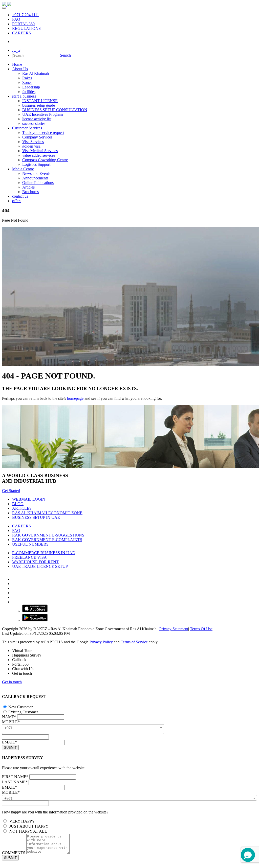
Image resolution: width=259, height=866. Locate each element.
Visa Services (33, 141)
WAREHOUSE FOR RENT (35, 562)
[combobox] (83, 729)
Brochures (30, 192)
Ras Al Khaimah (35, 73)
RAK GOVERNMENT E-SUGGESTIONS (48, 535)
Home (17, 64)
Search (65, 55)
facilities (28, 91)
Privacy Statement (173, 629)
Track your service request (43, 132)
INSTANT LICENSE (40, 101)
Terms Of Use (201, 629)
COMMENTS (13, 853)
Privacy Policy (101, 642)
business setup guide (38, 105)
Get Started (11, 490)
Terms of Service (134, 642)
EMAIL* (9, 742)
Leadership (31, 87)
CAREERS (21, 33)
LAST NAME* (15, 782)
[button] (248, 855)
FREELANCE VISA (29, 557)
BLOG (18, 504)
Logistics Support (36, 164)
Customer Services (27, 128)
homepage (75, 398)
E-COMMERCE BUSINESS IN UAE (43, 553)
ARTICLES (22, 508)
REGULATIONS (26, 28)
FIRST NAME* (15, 777)
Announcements (35, 178)
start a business (24, 96)
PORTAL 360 (23, 24)
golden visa (31, 146)
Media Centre (23, 169)
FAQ (16, 19)
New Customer (20, 707)
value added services (38, 155)
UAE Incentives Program (42, 114)
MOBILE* (11, 722)
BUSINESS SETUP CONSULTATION (54, 110)
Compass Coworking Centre (45, 160)
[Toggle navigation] (4, 8)
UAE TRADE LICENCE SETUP (40, 566)
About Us (20, 69)
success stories (33, 123)
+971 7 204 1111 (25, 15)
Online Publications (38, 182)
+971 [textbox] (8, 728)
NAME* (9, 717)
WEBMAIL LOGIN (28, 499)
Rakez (27, 78)
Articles (28, 187)
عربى (16, 50)
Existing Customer (22, 712)
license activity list (36, 119)
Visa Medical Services (40, 151)
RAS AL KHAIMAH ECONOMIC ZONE (47, 513)
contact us (20, 196)
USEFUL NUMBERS (30, 544)
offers (16, 201)
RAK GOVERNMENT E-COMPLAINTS (47, 539)
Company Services (37, 137)
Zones (27, 82)
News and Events (36, 173)
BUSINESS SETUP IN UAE (36, 517)
